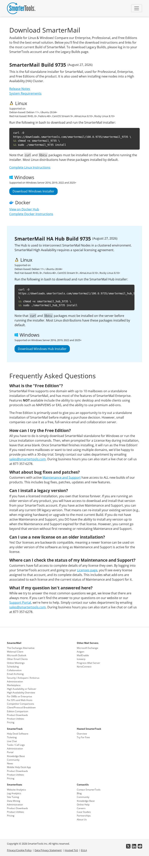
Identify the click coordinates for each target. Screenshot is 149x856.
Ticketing (12, 737)
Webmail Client (15, 651)
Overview (82, 733)
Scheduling (13, 666)
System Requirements (25, 93)
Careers (81, 808)
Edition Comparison (17, 711)
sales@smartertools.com (27, 459)
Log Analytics (14, 793)
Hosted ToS (71, 850)
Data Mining (13, 801)
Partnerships (84, 815)
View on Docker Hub (24, 209)
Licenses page (87, 570)
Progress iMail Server (88, 663)
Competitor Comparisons (20, 703)
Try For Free (83, 737)
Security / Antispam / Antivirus (23, 677)
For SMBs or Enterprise (19, 696)
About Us (82, 819)
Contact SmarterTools (88, 789)
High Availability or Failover (21, 688)
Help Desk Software (17, 733)
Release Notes (19, 89)
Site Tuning (13, 797)
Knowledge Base (16, 756)
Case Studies (84, 812)
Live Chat (12, 741)
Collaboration (14, 670)
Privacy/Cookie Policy (19, 850)
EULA (84, 850)
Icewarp (81, 659)
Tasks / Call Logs (16, 745)
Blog (79, 793)
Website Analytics (16, 789)
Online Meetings (16, 663)
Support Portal (20, 602)
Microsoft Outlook (16, 655)
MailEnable (83, 655)
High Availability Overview (21, 692)
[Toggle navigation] (136, 8)
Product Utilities (15, 718)
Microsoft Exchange (87, 648)
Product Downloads (17, 715)
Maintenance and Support (61, 477)
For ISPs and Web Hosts (19, 700)
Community (13, 759)
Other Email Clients (17, 659)
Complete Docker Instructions (31, 214)
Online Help (83, 804)
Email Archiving (15, 674)
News (10, 763)
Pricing (10, 722)
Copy (134, 131)
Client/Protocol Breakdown (21, 707)
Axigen (80, 651)
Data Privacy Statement (48, 850)
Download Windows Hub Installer (42, 349)
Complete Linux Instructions (29, 167)
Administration (15, 681)
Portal (10, 752)
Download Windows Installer (33, 191)
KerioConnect (84, 666)
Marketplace (14, 685)
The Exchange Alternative (21, 648)
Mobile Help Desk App (19, 767)
